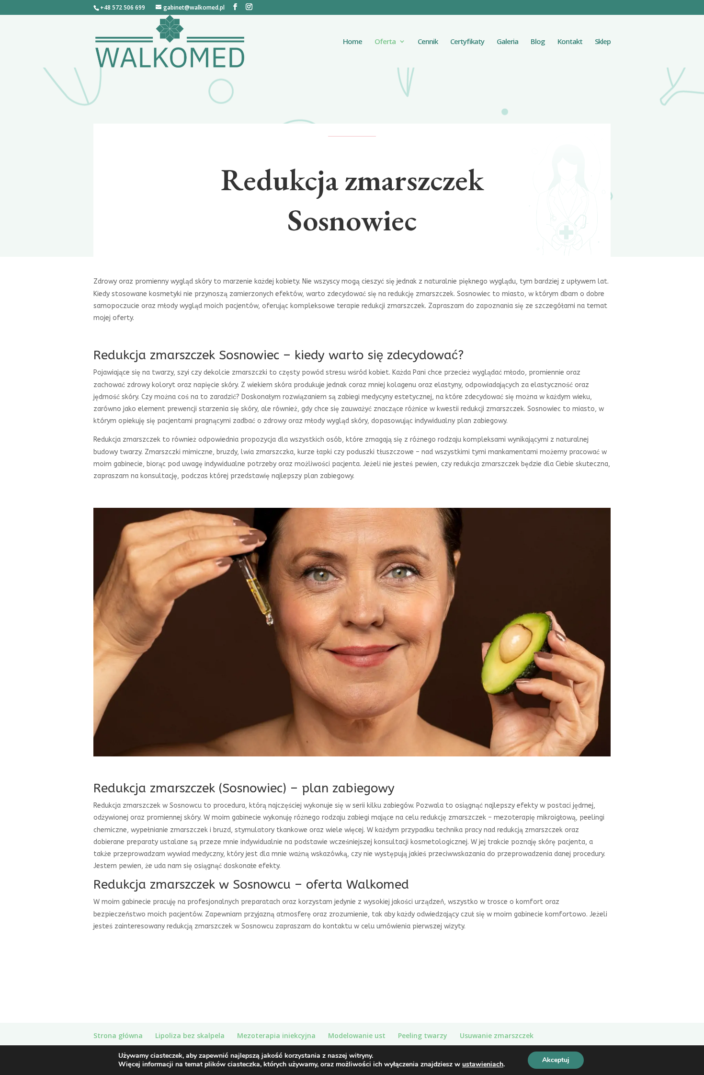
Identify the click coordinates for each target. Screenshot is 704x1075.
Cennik (428, 42)
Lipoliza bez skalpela (190, 1035)
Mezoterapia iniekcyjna (276, 1035)
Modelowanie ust (357, 1035)
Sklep (603, 42)
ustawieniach (482, 1064)
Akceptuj (555, 1059)
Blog (538, 42)
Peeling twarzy (422, 1035)
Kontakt (569, 42)
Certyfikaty (467, 42)
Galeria (507, 42)
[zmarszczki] (352, 753)
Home (352, 42)
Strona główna (118, 1035)
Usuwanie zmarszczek (497, 1035)
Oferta (385, 42)
